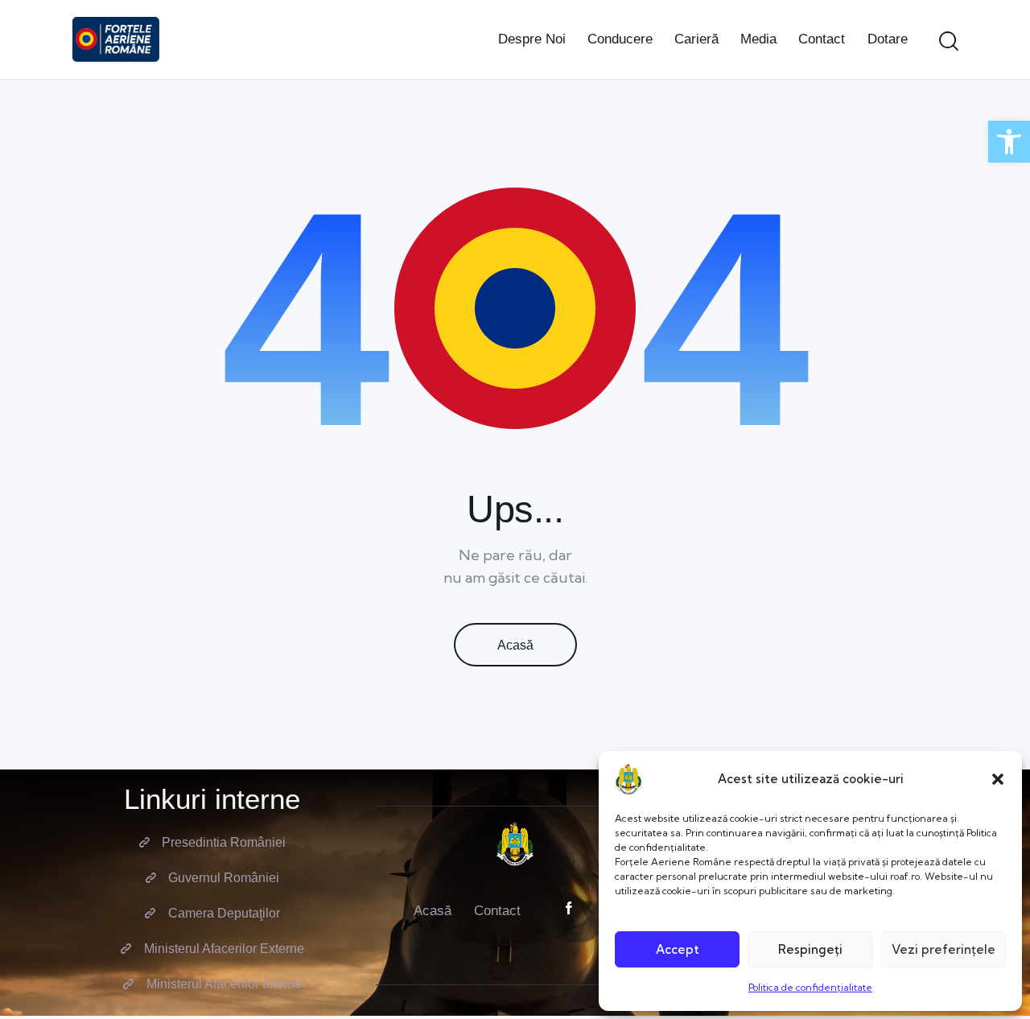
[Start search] (948, 42)
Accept (677, 949)
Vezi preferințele (943, 949)
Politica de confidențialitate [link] (810, 987)
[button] (998, 779)
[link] (1009, 142)
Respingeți (810, 949)
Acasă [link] (515, 645)
